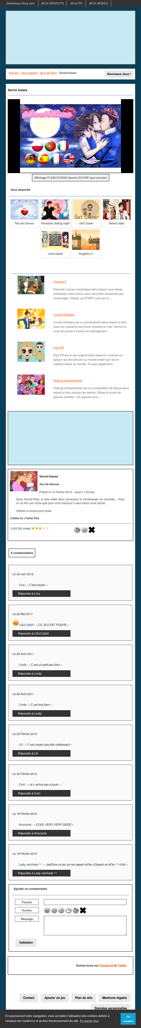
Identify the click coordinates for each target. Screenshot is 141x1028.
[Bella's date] (117, 200)
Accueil (13, 73)
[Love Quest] (55, 230)
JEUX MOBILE (98, 3)
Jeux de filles (48, 73)
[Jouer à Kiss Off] (31, 361)
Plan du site (83, 997)
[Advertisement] (70, 37)
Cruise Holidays (63, 315)
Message (27, 919)
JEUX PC (76, 3)
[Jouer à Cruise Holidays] (31, 328)
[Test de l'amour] (24, 200)
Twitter (122, 965)
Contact (29, 997)
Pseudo (27, 902)
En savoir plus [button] (89, 1020)
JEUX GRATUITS (52, 3)
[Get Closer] (86, 200)
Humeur (27, 910)
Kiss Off (58, 347)
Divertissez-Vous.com (20, 3)
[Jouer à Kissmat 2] (31, 294)
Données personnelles (111, 1008)
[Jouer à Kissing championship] (31, 394)
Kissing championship (67, 380)
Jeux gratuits (29, 73)
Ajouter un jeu (54, 997)
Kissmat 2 (59, 282)
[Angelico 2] (85, 230)
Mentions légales (114, 997)
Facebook (106, 965)
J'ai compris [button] (128, 1018)
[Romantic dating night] (55, 200)
